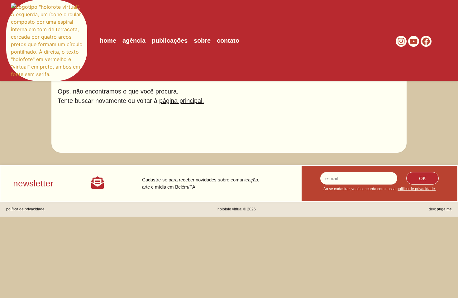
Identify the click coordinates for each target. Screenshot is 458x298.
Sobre (202, 40)
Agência (134, 40)
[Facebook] (426, 41)
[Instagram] (401, 41)
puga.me (444, 209)
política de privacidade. (416, 189)
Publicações (170, 40)
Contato (228, 40)
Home (108, 40)
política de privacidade (25, 209)
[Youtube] (413, 41)
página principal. (181, 100)
